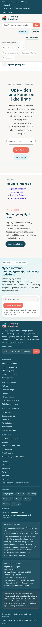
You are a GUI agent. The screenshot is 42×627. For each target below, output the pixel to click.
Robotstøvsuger (8, 48)
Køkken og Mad (16, 192)
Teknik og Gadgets (18, 195)
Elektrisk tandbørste (29, 53)
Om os (11, 8)
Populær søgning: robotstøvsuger (15, 483)
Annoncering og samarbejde (13, 456)
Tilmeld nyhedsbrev (13, 305)
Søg (36, 25)
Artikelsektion (6, 5)
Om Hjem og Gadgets (10, 438)
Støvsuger (20, 494)
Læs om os (21, 157)
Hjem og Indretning (18, 189)
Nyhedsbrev (6, 479)
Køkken (5, 504)
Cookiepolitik (7, 449)
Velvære (27, 499)
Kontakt (5, 442)
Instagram (6, 468)
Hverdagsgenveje (9, 430)
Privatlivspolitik (7, 12)
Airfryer (21, 43)
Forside (4, 8)
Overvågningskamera (10, 53)
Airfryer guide (8, 494)
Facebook (6, 465)
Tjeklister (35, 32)
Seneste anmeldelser (22, 8)
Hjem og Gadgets (16, 64)
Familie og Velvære (18, 198)
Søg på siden (7, 347)
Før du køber (7, 423)
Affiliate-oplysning (30, 620)
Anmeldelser (7, 427)
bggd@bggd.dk (18, 512)
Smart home (7, 499)
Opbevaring (32, 494)
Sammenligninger (32, 37)
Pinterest (5, 472)
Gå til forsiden (21, 150)
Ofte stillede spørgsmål (11, 446)
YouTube (5, 476)
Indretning (15, 504)
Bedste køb (23, 32)
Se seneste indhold (16, 244)
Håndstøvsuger (8, 58)
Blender (21, 48)
